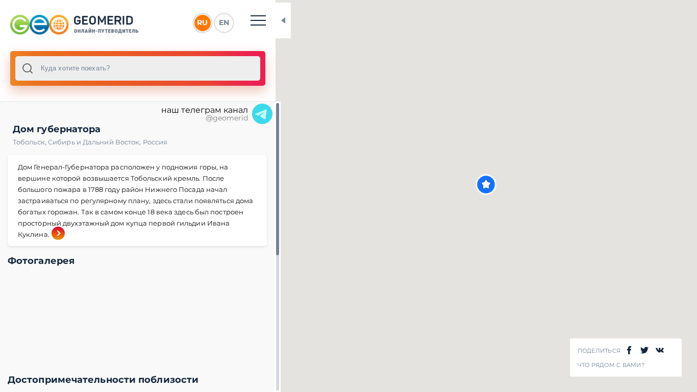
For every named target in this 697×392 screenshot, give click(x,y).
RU (202, 22)
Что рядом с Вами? (611, 365)
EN (224, 22)
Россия (155, 142)
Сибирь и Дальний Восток (95, 142)
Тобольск (30, 142)
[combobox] (137, 68)
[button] (486, 184)
